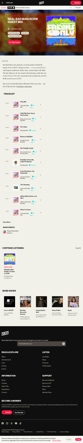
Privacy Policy (15, 432)
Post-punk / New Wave (15, 36)
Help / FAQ (5, 386)
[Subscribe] (63, 343)
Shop (44, 389)
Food (3, 363)
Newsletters (5, 389)
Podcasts (45, 363)
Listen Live (9, 3)
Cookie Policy (39, 432)
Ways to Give (46, 386)
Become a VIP (46, 383)
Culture (4, 366)
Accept (78, 439)
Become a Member (48, 380)
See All (78, 248)
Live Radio (45, 357)
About (4, 380)
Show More (7, 222)
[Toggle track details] (40, 104)
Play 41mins (16, 42)
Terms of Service (27, 432)
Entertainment (6, 360)
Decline (69, 439)
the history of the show (24, 86)
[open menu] (3, 3)
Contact (4, 392)
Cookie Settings (64, 432)
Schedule (78, 7)
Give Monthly (19, 413)
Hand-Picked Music (14, 33)
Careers (4, 383)
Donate (77, 3)
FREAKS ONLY (8, 267)
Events (4, 369)
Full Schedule (46, 366)
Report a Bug (5, 432)
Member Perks (47, 392)
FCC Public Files (50, 432)
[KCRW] (5, 335)
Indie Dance (25, 33)
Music (44, 360)
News (3, 357)
